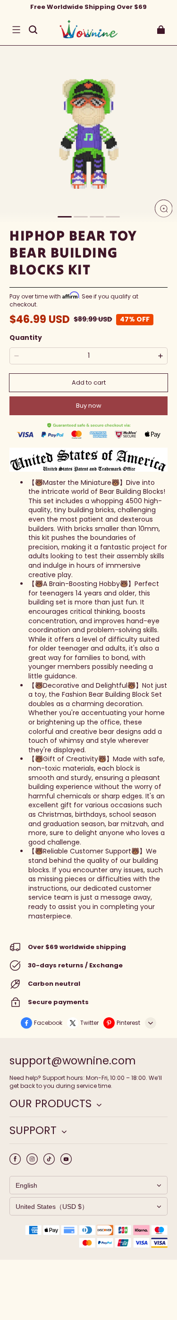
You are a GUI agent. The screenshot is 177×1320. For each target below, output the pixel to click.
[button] (16, 29)
